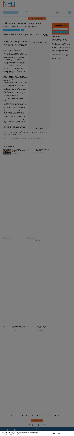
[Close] (72, 433)
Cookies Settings (56, 433)
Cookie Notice (17, 434)
